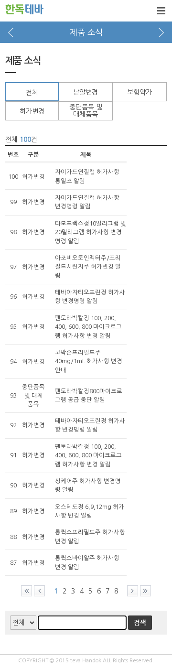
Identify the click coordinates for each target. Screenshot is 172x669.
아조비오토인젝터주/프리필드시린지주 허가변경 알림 (88, 267)
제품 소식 (86, 32)
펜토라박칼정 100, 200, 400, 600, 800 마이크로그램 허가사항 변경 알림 (88, 327)
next (161, 32)
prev (11, 32)
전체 (32, 92)
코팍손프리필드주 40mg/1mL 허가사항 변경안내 (88, 361)
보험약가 (139, 92)
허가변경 (32, 111)
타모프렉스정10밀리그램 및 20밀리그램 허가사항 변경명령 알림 (90, 232)
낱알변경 (85, 92)
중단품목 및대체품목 (85, 111)
